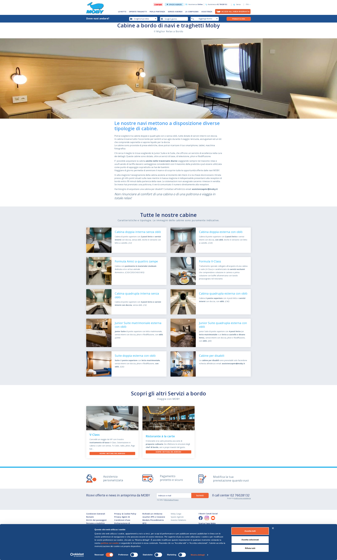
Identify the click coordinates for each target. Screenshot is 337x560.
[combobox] (174, 19)
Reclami (90, 517)
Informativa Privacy (171, 500)
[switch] (134, 555)
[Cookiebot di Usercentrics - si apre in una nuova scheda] (77, 555)
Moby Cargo (176, 513)
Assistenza (195, 4)
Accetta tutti (250, 531)
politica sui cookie (110, 543)
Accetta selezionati (250, 540)
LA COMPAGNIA (192, 11)
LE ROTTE (122, 11)
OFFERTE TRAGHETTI (138, 11)
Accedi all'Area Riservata (235, 11)
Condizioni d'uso (122, 520)
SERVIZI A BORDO (175, 11)
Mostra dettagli (198, 555)
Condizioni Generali (95, 513)
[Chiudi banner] (273, 528)
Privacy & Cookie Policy (125, 513)
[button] (247, 4)
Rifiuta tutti (250, 548)
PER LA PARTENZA (157, 11)
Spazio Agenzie (175, 4)
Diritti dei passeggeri (96, 520)
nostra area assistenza (242, 498)
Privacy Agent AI (122, 517)
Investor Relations (178, 520)
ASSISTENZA (206, 11)
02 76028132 (240, 495)
